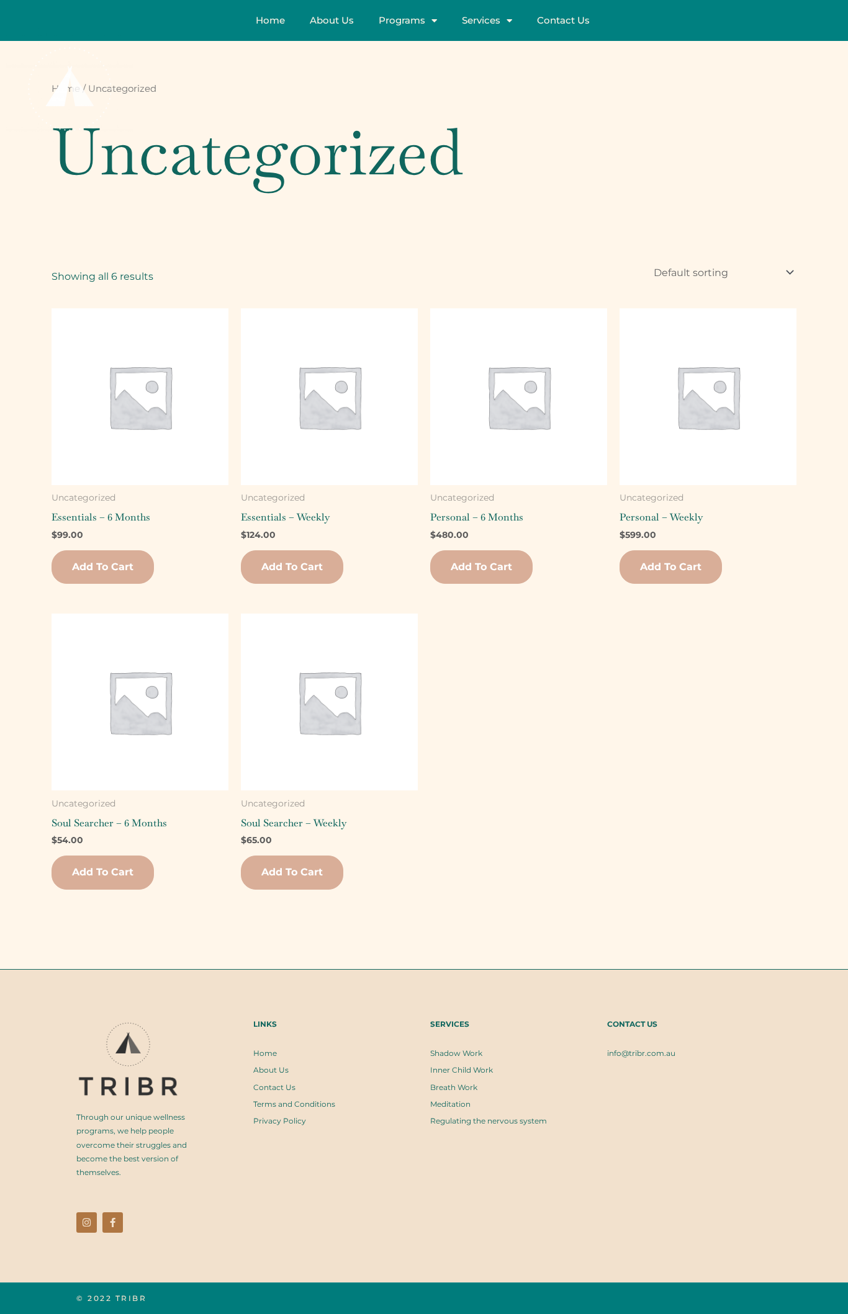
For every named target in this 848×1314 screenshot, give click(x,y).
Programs (402, 20)
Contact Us (563, 20)
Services (481, 20)
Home (270, 20)
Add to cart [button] (102, 567)
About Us (332, 20)
